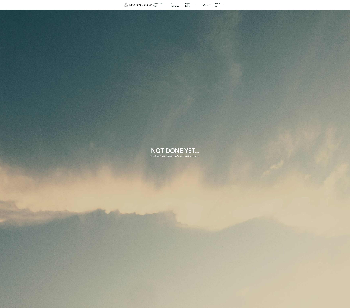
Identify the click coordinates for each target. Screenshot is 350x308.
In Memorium (175, 5)
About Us (217, 5)
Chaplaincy (205, 5)
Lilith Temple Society (140, 4)
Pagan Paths (187, 5)
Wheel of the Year (158, 5)
